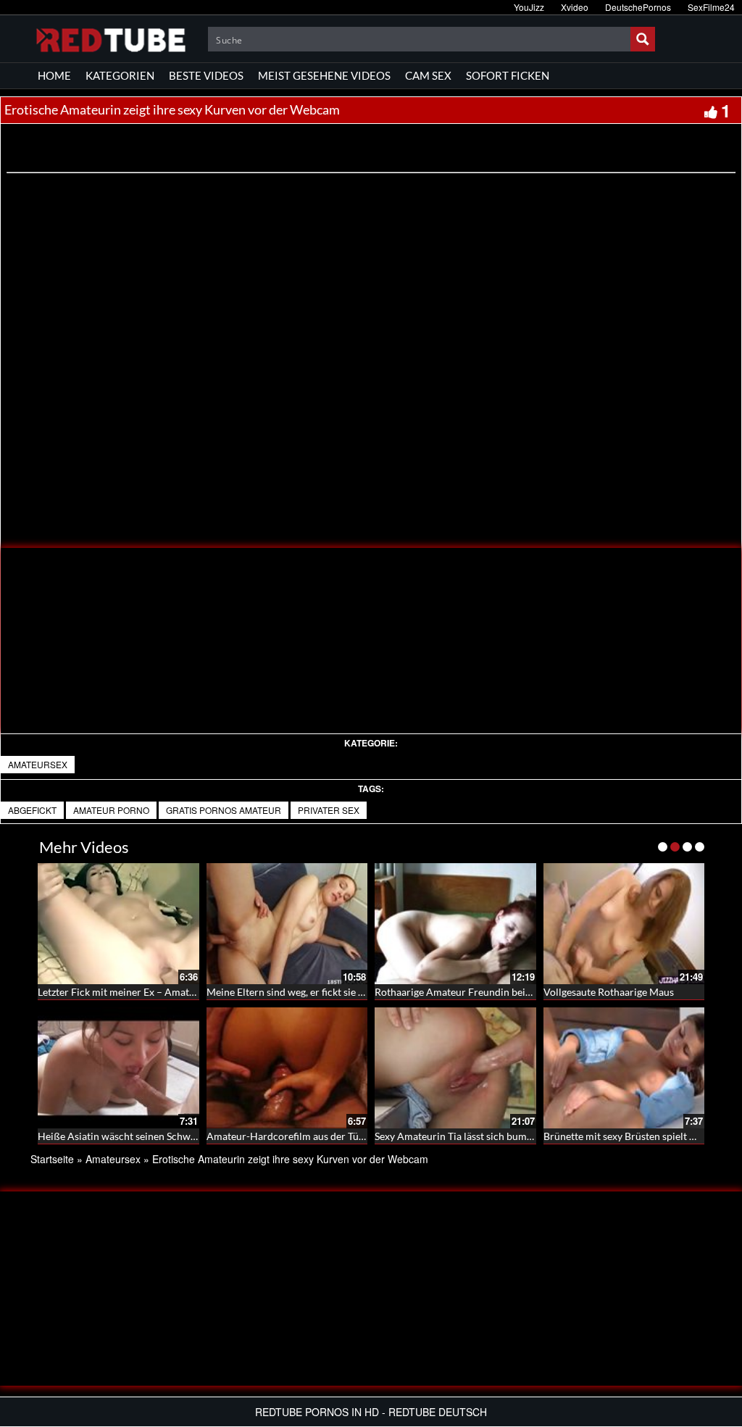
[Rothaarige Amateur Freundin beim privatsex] (455, 923)
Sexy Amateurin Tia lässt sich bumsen (458, 1136)
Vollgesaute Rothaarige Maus (608, 992)
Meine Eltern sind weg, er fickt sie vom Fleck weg (315, 992)
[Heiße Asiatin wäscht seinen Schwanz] (118, 1067)
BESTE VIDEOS (206, 75)
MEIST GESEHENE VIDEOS (324, 75)
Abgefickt (32, 810)
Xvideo (574, 7)
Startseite (52, 1159)
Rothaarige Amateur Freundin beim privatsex (476, 992)
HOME (54, 75)
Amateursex (37, 764)
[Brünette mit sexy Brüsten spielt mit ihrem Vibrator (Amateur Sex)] (624, 1067)
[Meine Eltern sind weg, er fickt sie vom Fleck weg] (287, 923)
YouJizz (529, 7)
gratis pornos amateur (223, 810)
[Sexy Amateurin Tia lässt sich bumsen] (455, 1067)
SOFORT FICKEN (507, 75)
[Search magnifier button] (642, 39)
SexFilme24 (711, 7)
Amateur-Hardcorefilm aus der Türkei (291, 1136)
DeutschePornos (638, 7)
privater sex (328, 810)
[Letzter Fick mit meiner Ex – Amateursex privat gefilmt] (118, 923)
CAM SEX (428, 75)
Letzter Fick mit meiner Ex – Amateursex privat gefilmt (159, 992)
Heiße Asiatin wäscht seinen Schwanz (122, 1136)
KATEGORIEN (120, 75)
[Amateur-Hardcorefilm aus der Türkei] (287, 1067)
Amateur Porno (111, 810)
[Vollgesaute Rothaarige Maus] (624, 923)
